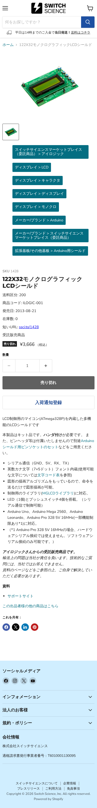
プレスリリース (28, 788)
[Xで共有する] (15, 627)
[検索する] (88, 22)
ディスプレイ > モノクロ (35, 206)
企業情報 (69, 783)
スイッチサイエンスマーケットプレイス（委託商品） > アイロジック (48, 151)
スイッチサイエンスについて (37, 783)
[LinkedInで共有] (25, 627)
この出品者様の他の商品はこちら (30, 606)
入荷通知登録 (48, 402)
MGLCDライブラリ (58, 493)
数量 (5, 355)
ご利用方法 (53, 788)
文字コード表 (48, 475)
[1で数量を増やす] (46, 365)
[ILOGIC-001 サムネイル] (11, 132)
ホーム (8, 45)
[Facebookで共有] (6, 627)
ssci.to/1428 (29, 326)
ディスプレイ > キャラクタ (37, 180)
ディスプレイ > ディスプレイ (39, 193)
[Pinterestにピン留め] (34, 627)
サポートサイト (20, 596)
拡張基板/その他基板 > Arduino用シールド (50, 250)
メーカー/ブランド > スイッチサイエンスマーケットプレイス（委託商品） (49, 235)
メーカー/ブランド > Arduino (39, 220)
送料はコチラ (80, 32)
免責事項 (73, 788)
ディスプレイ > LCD (31, 167)
